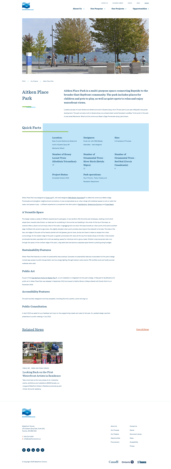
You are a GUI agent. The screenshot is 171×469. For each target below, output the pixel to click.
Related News (33, 329)
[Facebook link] (28, 450)
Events (130, 3)
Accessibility (134, 442)
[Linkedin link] (33, 450)
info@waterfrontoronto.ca (32, 439)
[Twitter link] (24, 450)
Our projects (118, 9)
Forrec (49, 198)
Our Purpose (96, 9)
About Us (77, 9)
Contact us (104, 3)
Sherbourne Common (95, 204)
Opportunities (140, 9)
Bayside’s (137, 110)
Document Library (136, 434)
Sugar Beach (109, 204)
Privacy (132, 446)
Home (24, 81)
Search (147, 3)
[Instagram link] (42, 450)
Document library (118, 3)
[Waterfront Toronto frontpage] (28, 6)
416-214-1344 (28, 437)
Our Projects (34, 81)
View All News (142, 329)
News (138, 3)
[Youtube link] (38, 450)
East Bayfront (82, 204)
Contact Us (133, 426)
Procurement (115, 442)
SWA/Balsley (76, 198)
